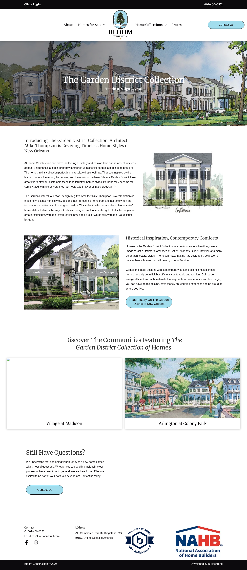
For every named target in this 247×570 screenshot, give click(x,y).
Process (177, 25)
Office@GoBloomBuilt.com (43, 536)
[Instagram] (36, 542)
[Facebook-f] (26, 542)
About (68, 25)
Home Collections (149, 25)
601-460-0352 (36, 531)
